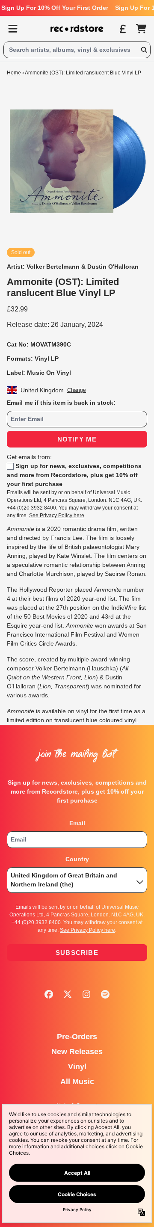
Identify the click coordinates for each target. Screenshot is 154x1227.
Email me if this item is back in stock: (61, 402)
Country (77, 859)
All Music (77, 1081)
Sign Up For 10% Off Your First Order (54, 7)
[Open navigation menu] (12, 28)
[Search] (144, 49)
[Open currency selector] (122, 28)
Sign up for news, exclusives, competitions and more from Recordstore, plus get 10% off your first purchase (74, 474)
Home (14, 73)
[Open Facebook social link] (48, 994)
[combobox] (77, 49)
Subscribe (77, 952)
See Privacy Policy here (56, 516)
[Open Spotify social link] (105, 994)
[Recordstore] (77, 28)
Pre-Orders (77, 1036)
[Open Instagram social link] (86, 994)
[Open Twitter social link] (67, 994)
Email (77, 823)
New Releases (77, 1051)
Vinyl (77, 1066)
